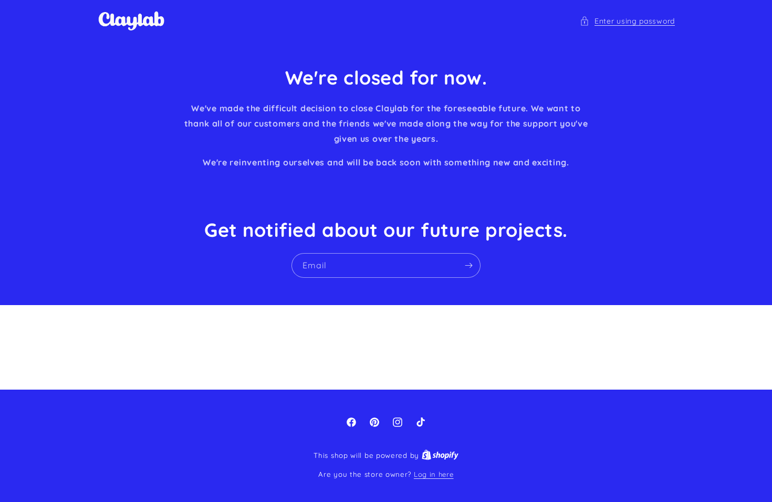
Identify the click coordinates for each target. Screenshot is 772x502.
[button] (627, 21)
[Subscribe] (468, 265)
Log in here (434, 474)
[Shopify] (440, 455)
